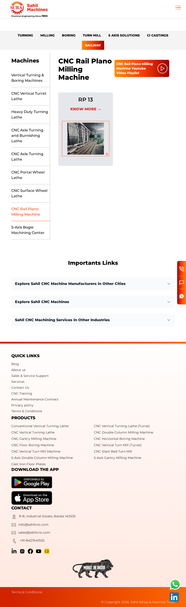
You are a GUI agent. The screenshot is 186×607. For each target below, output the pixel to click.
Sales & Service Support (30, 376)
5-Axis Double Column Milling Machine (42, 458)
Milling (47, 35)
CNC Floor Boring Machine (32, 445)
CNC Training (21, 393)
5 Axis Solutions (124, 35)
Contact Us (20, 387)
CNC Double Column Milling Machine (123, 432)
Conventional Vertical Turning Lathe (40, 426)
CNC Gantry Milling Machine (33, 439)
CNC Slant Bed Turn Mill (113, 451)
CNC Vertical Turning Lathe (32, 432)
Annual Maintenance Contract (35, 399)
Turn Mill (92, 35)
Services (17, 382)
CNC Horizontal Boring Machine (119, 439)
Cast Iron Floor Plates (28, 464)
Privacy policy (22, 405)
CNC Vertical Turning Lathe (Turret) (122, 426)
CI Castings (157, 35)
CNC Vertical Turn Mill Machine (35, 451)
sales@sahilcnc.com (34, 532)
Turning (25, 35)
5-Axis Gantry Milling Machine (117, 458)
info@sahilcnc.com (33, 525)
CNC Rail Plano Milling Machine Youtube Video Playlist (134, 68)
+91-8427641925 (32, 540)
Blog (15, 364)
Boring (69, 35)
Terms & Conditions (26, 411)
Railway (93, 45)
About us (18, 370)
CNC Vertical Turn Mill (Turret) (118, 445)
